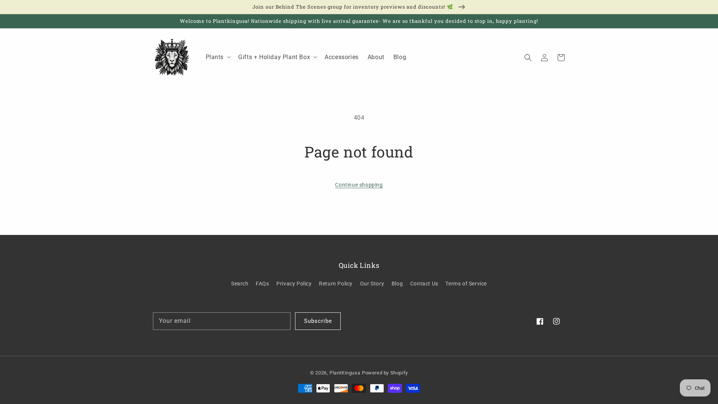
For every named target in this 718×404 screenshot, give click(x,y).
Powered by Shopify (385, 373)
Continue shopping (359, 185)
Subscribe (318, 321)
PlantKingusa (344, 373)
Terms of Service (466, 284)
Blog (397, 284)
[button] (528, 57)
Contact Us (424, 284)
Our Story (372, 284)
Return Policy (336, 284)
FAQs (262, 284)
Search (240, 284)
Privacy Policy (294, 284)
